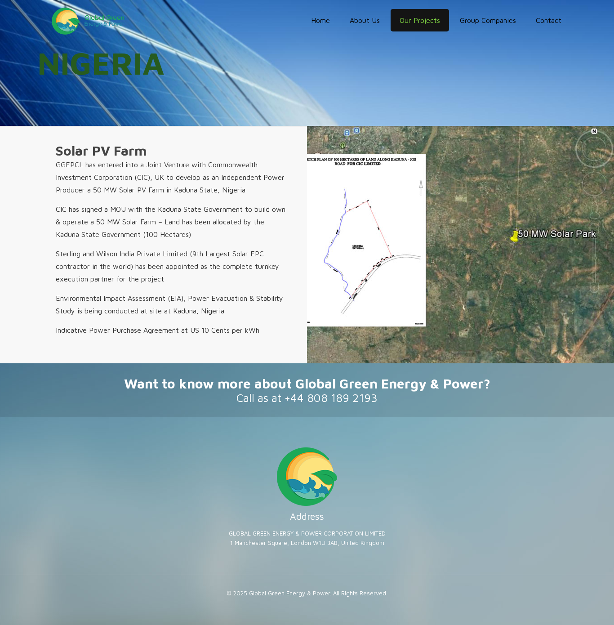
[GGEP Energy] (88, 20)
